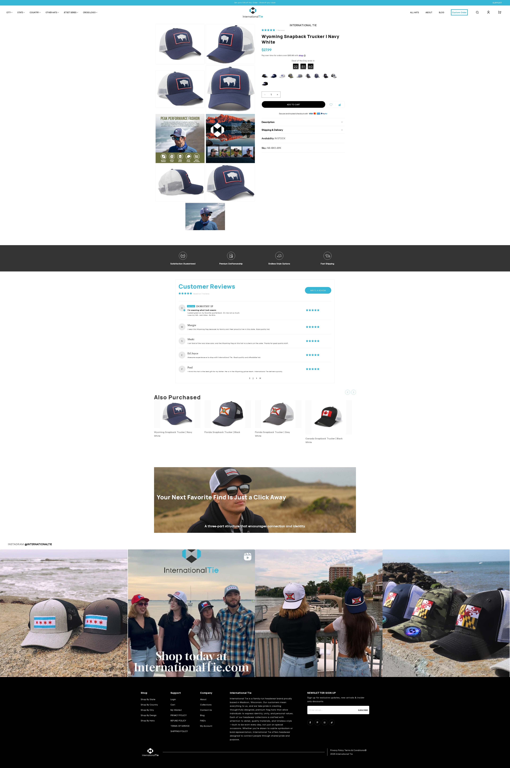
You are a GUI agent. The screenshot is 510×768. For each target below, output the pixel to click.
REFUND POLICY (178, 720)
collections (206, 704)
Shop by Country (149, 704)
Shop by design (148, 715)
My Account (206, 726)
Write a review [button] (318, 290)
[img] (312, 326)
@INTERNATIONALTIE (38, 544)
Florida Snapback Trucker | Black (222, 432)
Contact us (206, 710)
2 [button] (253, 378)
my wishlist (176, 710)
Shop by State (148, 699)
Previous (347, 392)
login (173, 699)
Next (353, 392)
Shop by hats (148, 720)
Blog (202, 715)
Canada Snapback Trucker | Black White (324, 440)
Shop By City (147, 710)
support (497, 3)
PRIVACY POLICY (179, 715)
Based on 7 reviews (201, 294)
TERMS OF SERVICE (180, 726)
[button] (8, 12)
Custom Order (459, 12)
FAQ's (203, 720)
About (203, 699)
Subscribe (363, 710)
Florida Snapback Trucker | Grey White (272, 434)
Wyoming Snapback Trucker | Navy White (173, 434)
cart (173, 704)
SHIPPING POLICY (179, 731)
